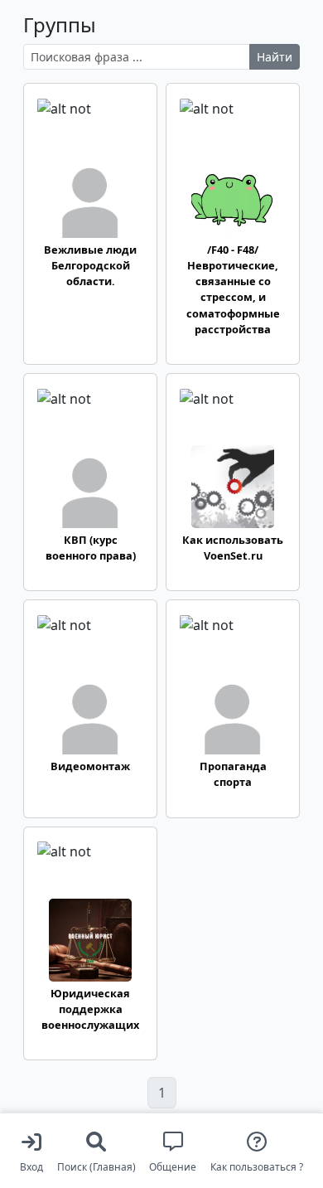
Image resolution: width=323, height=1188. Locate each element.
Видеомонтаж (90, 766)
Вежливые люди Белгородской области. (90, 265)
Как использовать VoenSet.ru (232, 547)
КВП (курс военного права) (91, 547)
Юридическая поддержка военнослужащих (90, 1009)
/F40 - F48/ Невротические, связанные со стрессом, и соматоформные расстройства (233, 289)
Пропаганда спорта (233, 774)
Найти (274, 57)
